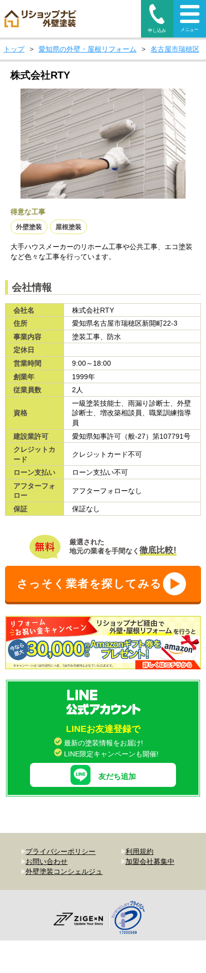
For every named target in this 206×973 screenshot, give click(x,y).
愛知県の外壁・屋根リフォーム (87, 49)
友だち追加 (117, 776)
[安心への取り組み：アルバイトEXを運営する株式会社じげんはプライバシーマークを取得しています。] (131, 918)
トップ (14, 49)
